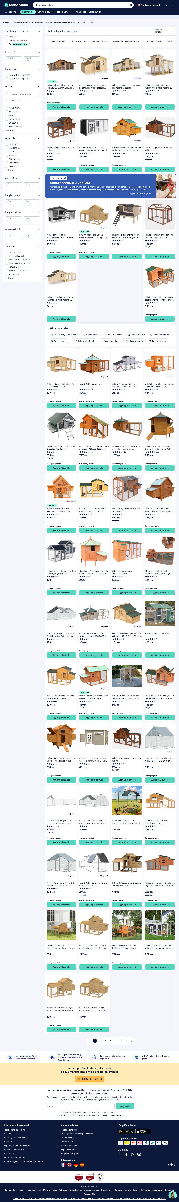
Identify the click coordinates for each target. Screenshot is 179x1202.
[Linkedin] (120, 1154)
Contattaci (8, 1141)
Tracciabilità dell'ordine (14, 1130)
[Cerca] (36, 5)
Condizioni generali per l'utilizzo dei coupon (23, 1161)
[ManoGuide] (172, 1195)
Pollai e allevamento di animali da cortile (60, 22)
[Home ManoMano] (16, 5)
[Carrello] (173, 5)
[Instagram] (133, 1154)
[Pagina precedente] (89, 1041)
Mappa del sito (34, 1190)
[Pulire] (131, 5)
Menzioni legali (50, 1190)
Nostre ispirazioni (69, 1145)
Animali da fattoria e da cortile (31, 22)
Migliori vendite (68, 1149)
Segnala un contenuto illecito (17, 1145)
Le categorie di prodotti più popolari (77, 1133)
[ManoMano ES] (82, 1165)
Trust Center (106, 1190)
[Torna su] (171, 1165)
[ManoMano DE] (76, 1165)
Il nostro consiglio (69, 1130)
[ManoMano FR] (63, 1165)
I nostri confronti (68, 1137)
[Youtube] (139, 1154)
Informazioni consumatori (151, 1190)
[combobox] (163, 31)
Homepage (7, 22)
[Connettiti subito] (166, 5)
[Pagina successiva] (132, 1041)
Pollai (78, 22)
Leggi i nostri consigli (138, 193)
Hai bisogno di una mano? (15, 1137)
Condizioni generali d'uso (125, 1190)
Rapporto (169, 1190)
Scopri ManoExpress (70, 1153)
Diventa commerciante (14, 1149)
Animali (16, 22)
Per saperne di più (114, 1115)
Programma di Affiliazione (15, 1157)
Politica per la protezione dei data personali (79, 1190)
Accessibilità (89, 1194)
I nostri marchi (67, 1141)
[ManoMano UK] (69, 1165)
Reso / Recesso (10, 1133)
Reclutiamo (9, 1153)
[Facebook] (126, 1154)
